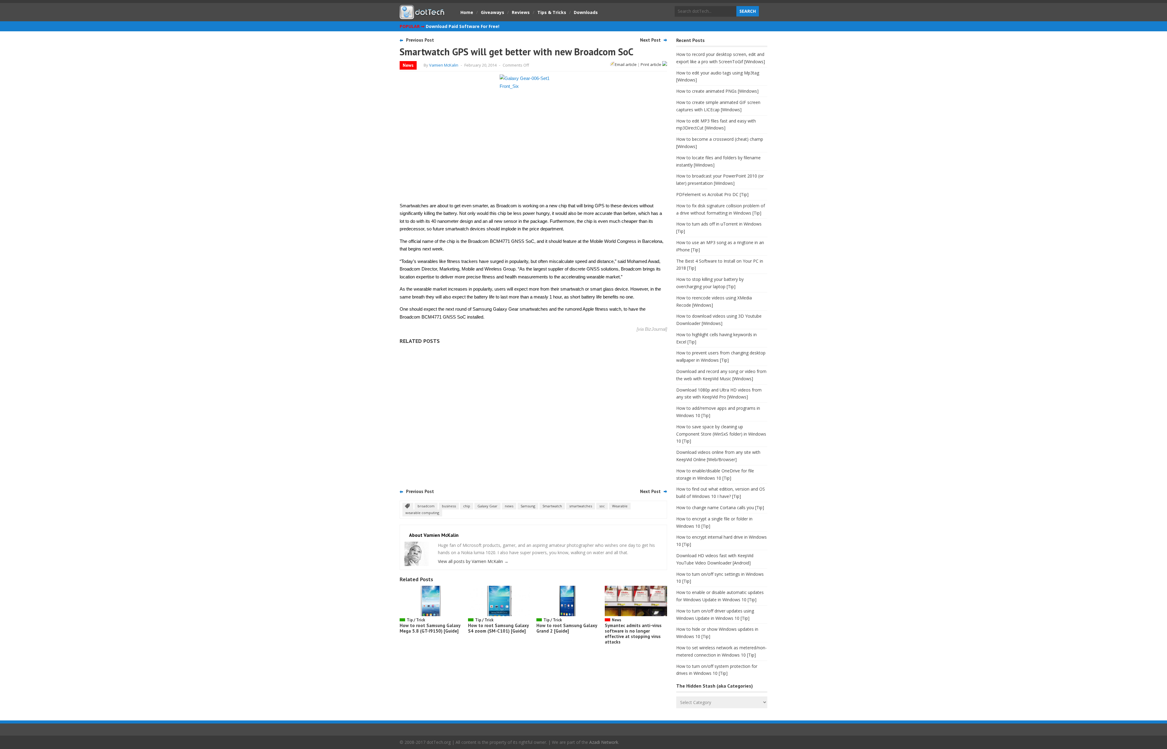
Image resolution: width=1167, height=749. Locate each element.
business (449, 506)
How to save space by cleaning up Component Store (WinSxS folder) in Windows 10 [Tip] (721, 434)
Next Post (650, 40)
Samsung (528, 506)
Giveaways (492, 12)
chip (466, 506)
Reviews (521, 12)
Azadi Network (603, 742)
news (509, 506)
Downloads (586, 12)
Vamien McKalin (443, 65)
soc (602, 506)
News (408, 65)
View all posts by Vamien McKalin (473, 561)
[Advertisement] (533, 414)
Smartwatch (552, 506)
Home (466, 12)
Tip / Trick (416, 620)
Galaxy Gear (487, 506)
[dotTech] (422, 16)
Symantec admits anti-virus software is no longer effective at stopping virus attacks (633, 634)
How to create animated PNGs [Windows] (717, 91)
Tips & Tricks (551, 12)
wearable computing (422, 512)
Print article (651, 64)
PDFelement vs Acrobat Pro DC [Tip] (712, 194)
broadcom (426, 506)
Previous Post (420, 40)
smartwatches (580, 506)
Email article (626, 64)
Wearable (620, 506)
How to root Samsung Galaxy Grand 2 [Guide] (566, 628)
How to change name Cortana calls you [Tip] (720, 507)
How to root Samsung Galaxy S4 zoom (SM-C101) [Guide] (498, 628)
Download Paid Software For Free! (462, 26)
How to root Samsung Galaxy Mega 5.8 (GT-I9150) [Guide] (430, 628)
